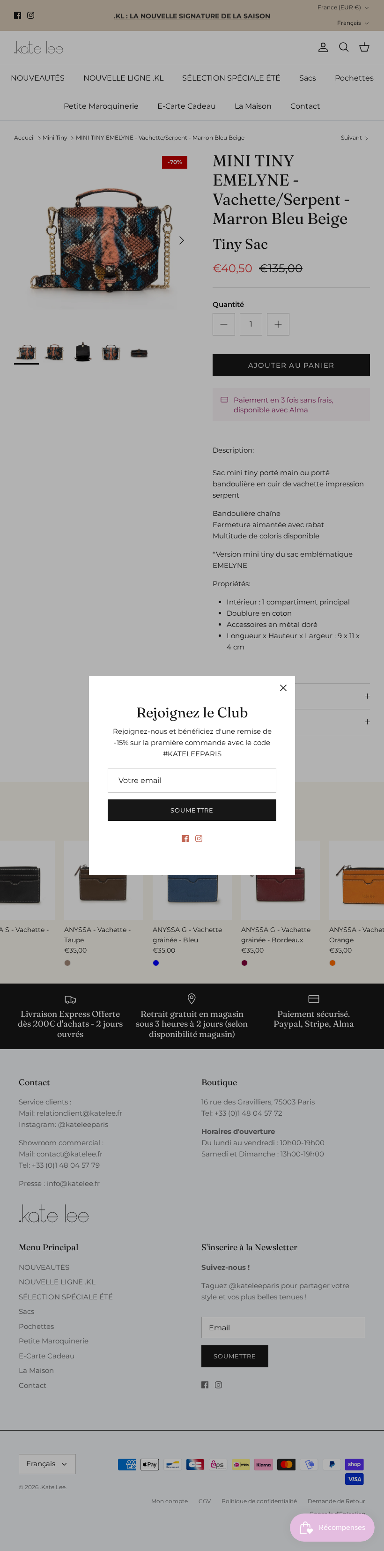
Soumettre (191, 810)
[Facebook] (185, 838)
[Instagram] (198, 838)
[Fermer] (283, 688)
